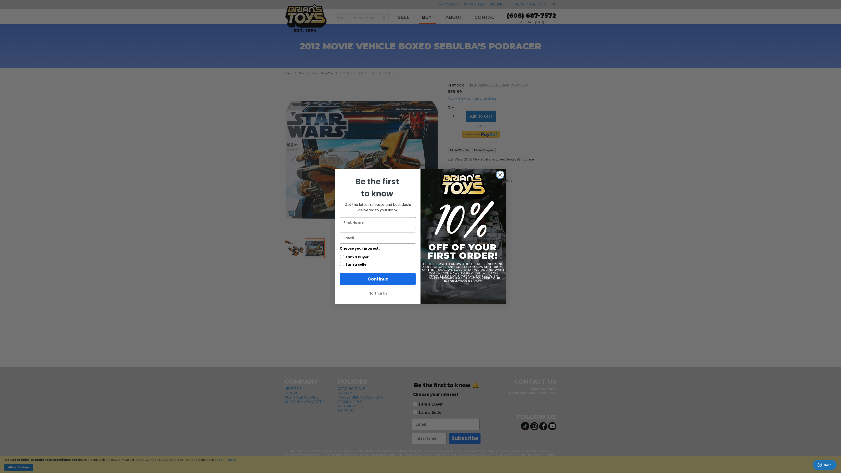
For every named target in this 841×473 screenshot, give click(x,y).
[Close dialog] (500, 175)
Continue (377, 279)
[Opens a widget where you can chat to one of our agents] (825, 465)
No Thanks (378, 293)
